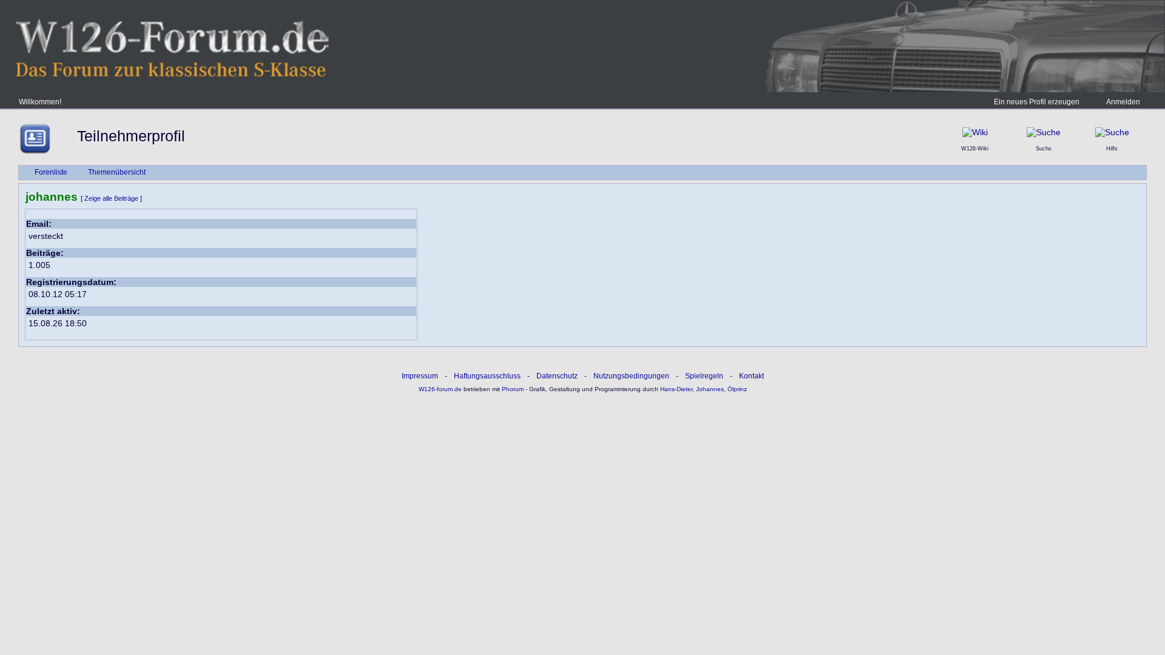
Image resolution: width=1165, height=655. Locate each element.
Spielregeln (704, 376)
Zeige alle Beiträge (111, 198)
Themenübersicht (117, 172)
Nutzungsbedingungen (631, 376)
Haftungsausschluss (487, 376)
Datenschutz (557, 376)
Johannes (710, 389)
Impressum (420, 376)
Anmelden (1123, 102)
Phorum (512, 389)
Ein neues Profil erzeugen (1036, 102)
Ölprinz (737, 389)
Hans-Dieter (676, 389)
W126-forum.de (440, 389)
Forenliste (51, 172)
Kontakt (751, 376)
